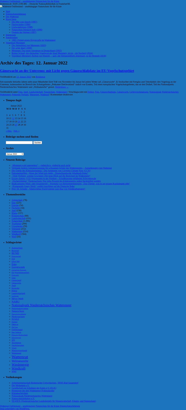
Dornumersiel (16, 256)
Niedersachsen (18, 316)
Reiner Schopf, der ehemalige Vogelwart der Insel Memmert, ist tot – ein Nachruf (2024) (52, 53)
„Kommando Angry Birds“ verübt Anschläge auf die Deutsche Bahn (43, 186)
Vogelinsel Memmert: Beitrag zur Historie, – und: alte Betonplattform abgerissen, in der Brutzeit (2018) (59, 56)
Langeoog (15, 296)
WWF (14, 372)
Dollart (90, 92)
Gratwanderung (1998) (22, 27)
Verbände (16, 229)
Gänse (14, 278)
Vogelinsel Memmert (15, 43)
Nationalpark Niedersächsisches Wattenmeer (41, 305)
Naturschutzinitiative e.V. (23, 398)
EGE (13, 259)
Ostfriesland (17, 329)
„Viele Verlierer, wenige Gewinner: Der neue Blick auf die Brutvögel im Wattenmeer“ (51, 176)
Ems (20, 92)
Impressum (11, 35)
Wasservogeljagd (19, 350)
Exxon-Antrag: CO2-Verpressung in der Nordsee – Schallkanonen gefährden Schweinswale (54, 178)
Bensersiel (15, 251)
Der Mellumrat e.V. (20, 385)
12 (13, 118)
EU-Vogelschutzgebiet (20, 272)
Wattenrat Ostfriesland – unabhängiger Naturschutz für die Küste (29, 1)
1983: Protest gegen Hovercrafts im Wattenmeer (34, 40)
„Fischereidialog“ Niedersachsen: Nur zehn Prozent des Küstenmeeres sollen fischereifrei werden (56, 181)
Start (8, 11)
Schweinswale (16, 337)
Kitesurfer (15, 288)
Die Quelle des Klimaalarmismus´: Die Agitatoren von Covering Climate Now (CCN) (51, 170)
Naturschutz (49, 92)
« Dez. (9, 131)
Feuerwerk (15, 275)
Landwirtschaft (36, 92)
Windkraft (16, 234)
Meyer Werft (17, 298)
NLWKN (15, 319)
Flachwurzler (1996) (21, 24)
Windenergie (20, 364)
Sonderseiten (12, 37)
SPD (13, 340)
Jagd (26, 92)
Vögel (14, 348)
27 (16, 125)
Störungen (34, 94)
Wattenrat (44, 94)
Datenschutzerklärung (16, 14)
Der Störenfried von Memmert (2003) (29, 45)
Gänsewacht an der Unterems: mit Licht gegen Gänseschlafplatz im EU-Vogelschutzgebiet (67, 71)
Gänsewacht (122, 92)
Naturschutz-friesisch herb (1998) (27, 29)
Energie (15, 205)
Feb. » (16, 131)
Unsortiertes (17, 226)
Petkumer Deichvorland (20, 335)
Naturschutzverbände (19, 314)
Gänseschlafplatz (108, 92)
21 (19, 121)
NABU (16, 301)
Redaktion (40, 77)
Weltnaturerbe (20, 360)
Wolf (14, 236)
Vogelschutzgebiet (18, 345)
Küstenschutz (18, 216)
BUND (15, 253)
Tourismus (16, 223)
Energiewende (18, 267)
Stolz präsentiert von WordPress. (15, 408)
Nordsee (14, 322)
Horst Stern (11, 19)
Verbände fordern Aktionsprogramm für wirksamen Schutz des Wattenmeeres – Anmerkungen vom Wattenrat (62, 168)
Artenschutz (17, 200)
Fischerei (16, 208)
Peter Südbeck (16, 332)
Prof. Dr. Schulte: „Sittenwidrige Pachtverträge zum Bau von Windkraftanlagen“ (48, 189)
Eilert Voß (15, 262)
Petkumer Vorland (20, 94)
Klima (14, 213)
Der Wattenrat (12, 16)
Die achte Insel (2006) (22, 48)
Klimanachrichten (20, 393)
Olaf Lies (15, 327)
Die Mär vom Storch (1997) (24, 22)
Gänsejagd (16, 280)
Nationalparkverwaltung (20, 309)
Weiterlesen (62, 87)
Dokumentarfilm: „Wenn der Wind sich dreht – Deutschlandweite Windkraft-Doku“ (50, 173)
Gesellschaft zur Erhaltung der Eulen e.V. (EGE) (34, 388)
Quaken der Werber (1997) (24, 32)
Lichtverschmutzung (138, 92)
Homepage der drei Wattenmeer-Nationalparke (33, 390)
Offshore (15, 325)
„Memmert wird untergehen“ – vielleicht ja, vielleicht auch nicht (41, 165)
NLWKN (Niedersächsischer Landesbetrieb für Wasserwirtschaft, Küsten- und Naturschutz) (54, 401)
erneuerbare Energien (19, 270)
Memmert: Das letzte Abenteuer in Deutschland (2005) (37, 50)
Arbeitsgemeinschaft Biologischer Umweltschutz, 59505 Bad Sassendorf (45, 383)
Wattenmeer (61, 92)
